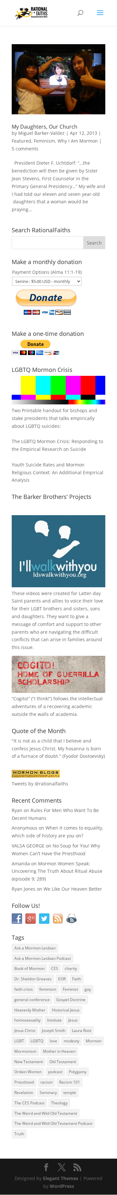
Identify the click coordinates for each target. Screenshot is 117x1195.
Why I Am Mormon (78, 141)
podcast (55, 1071)
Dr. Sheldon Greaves (33, 979)
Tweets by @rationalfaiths (40, 784)
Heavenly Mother (30, 1010)
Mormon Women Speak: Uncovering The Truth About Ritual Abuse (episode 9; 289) (57, 871)
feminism (47, 989)
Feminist (70, 989)
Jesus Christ (24, 1030)
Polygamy (77, 1071)
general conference (32, 999)
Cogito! (20, 698)
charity (71, 968)
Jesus (73, 1020)
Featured (21, 141)
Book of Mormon (29, 968)
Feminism (44, 141)
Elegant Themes (60, 1178)
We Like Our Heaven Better (73, 889)
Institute (54, 1020)
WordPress (62, 1186)
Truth (19, 1134)
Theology (59, 1103)
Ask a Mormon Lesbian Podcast (42, 958)
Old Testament (62, 1061)
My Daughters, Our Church (44, 126)
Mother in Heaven (59, 1051)
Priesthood (24, 1082)
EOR (62, 979)
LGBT (36, 608)
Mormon (93, 1041)
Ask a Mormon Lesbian (35, 948)
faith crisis (23, 989)
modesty (71, 1041)
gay (87, 989)
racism (46, 1082)
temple (69, 1092)
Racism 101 (69, 1082)
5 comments (25, 149)
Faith (76, 979)
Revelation (23, 1092)
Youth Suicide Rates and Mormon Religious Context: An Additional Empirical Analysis (57, 472)
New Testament (28, 1061)
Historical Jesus (66, 1010)
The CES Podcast (29, 1103)
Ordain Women (28, 1071)
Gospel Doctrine (70, 999)
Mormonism (25, 1051)
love (53, 1041)
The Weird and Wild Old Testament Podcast (53, 1123)
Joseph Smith (53, 1030)
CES (54, 968)
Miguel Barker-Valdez (41, 133)
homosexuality (27, 1020)
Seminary (48, 1092)
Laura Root (81, 1030)
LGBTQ (37, 1041)
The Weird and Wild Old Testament (45, 1113)
